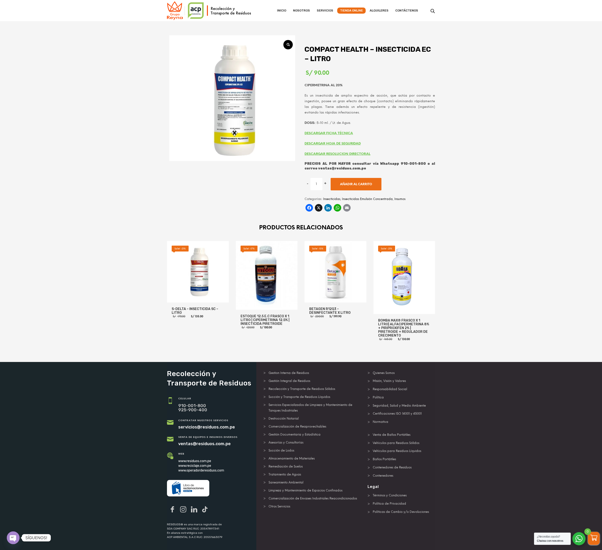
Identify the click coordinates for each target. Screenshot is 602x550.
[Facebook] (309, 208)
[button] (288, 44)
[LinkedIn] (328, 208)
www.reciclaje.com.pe (194, 466)
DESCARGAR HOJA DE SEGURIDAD (333, 143)
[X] (318, 208)
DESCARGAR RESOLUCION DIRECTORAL (337, 154)
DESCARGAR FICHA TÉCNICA (329, 133)
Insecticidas (331, 199)
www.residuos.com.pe (194, 461)
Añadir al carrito (356, 184)
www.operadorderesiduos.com (201, 470)
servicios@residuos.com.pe (206, 427)
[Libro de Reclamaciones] (188, 488)
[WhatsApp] (337, 208)
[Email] (347, 208)
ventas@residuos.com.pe (204, 443)
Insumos (399, 199)
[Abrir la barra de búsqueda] (432, 11)
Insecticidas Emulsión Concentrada (367, 199)
